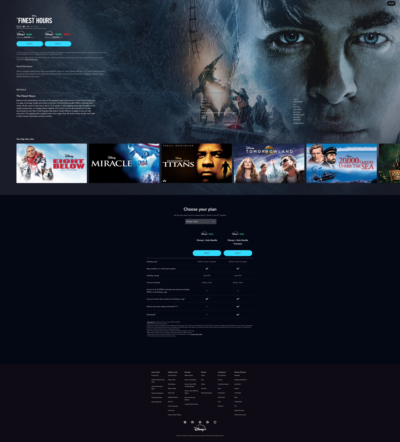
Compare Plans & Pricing (191, 404)
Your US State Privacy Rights (157, 387)
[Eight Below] (51, 163)
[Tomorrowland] (269, 163)
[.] (185, 422)
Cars (235, 406)
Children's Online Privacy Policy (158, 381)
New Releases (171, 384)
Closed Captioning (173, 406)
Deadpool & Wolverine (240, 379)
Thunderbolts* (238, 401)
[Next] (396, 163)
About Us (170, 401)
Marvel (203, 384)
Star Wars (203, 388)
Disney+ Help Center (196, 334)
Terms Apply (150, 322)
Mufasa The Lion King (240, 415)
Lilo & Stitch (237, 393)
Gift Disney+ (171, 410)
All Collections (222, 375)
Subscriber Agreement (157, 393)
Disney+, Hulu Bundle (190, 379)
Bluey (235, 397)
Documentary (221, 397)
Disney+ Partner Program (174, 415)
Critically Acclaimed (223, 384)
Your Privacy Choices (156, 397)
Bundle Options (189, 375)
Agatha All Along (239, 410)
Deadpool (237, 375)
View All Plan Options (24, 66)
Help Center (171, 393)
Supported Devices (173, 397)
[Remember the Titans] (196, 163)
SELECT (30, 44)
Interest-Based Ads (156, 402)
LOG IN (391, 3)
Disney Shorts (221, 393)
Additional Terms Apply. (31, 59)
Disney (203, 375)
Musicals (220, 379)
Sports (219, 388)
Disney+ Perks (172, 379)
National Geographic (206, 393)
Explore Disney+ (172, 375)
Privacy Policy (155, 375)
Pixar (202, 379)
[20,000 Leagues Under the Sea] (341, 163)
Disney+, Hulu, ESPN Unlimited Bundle (190, 385)
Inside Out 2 (237, 384)
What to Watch (172, 388)
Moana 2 (236, 388)
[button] (175, 372)
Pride (219, 401)
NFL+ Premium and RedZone (190, 399)
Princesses (220, 406)
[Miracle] (124, 163)
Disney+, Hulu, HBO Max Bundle (191, 392)
